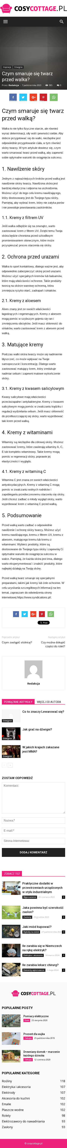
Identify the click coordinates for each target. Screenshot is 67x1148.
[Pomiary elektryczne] (11, 1020)
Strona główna (9, 100)
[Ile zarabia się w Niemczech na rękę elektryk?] (11, 950)
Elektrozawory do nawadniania (23, 1121)
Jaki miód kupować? (37, 927)
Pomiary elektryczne (36, 1016)
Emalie (6, 1104)
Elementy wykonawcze (33, 970)
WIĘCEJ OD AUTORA (49, 701)
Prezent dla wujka (34, 1034)
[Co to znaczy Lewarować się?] (11, 716)
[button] (62, 22)
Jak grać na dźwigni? (37, 729)
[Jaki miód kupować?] (11, 931)
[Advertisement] (33, 64)
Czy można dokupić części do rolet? (53, 644)
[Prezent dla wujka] (11, 1038)
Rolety (6, 1116)
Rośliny (7, 1081)
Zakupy (28, 1038)
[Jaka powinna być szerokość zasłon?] (11, 912)
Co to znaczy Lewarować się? (43, 711)
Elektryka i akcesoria (33, 955)
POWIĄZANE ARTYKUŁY (18, 701)
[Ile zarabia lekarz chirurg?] (11, 969)
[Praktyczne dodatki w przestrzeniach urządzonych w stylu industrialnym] (11, 888)
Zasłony (27, 917)
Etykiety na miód (31, 932)
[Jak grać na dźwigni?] (11, 733)
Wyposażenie (29, 897)
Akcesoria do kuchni (16, 1098)
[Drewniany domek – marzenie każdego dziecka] (11, 1056)
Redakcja (33, 683)
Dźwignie (7, 720)
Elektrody (8, 1093)
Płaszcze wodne (13, 1110)
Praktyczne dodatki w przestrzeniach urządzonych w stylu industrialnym (42, 888)
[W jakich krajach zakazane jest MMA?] (11, 751)
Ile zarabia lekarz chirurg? (40, 965)
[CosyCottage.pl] (33, 9)
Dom (27, 1020)
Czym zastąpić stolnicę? (17, 642)
